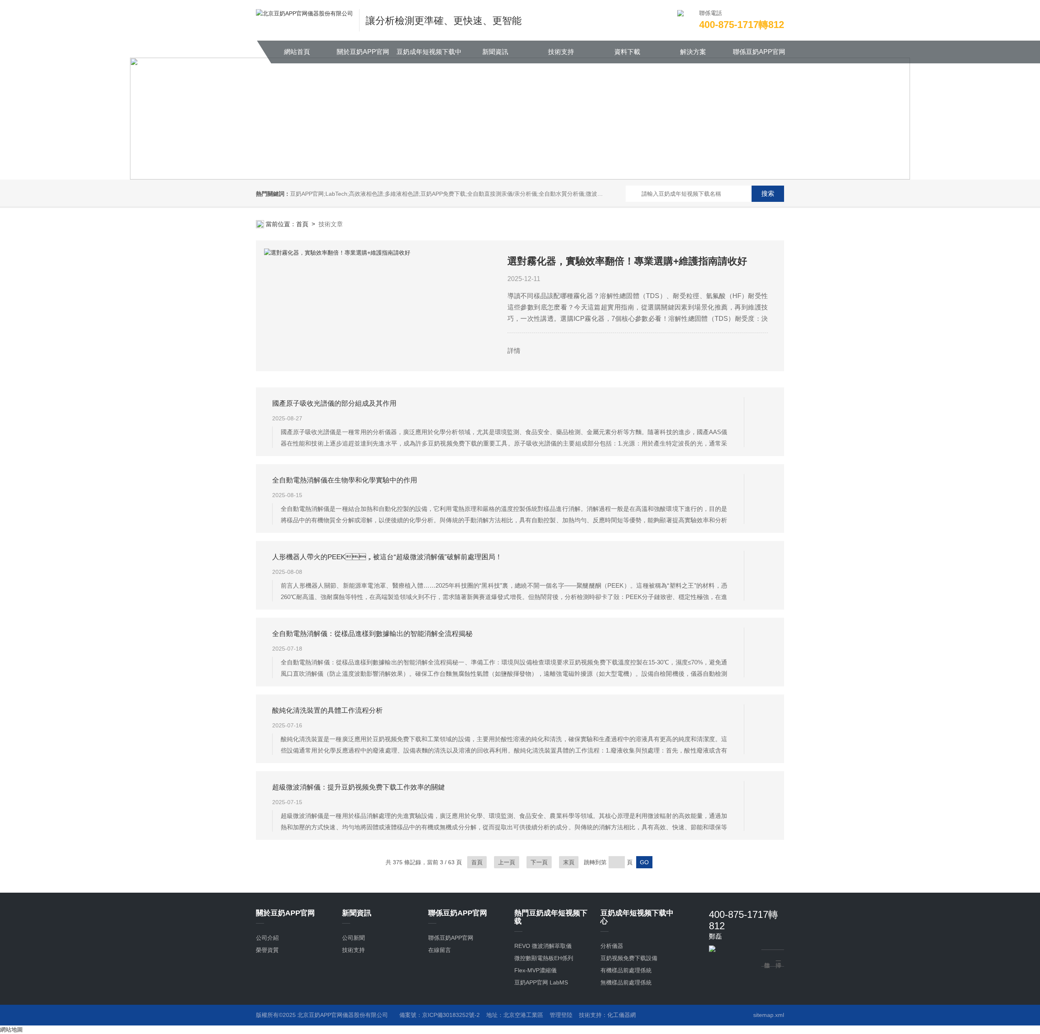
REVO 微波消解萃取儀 (543, 946)
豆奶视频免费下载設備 (628, 958)
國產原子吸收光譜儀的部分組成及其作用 (334, 403)
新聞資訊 (495, 51)
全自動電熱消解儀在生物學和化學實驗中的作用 (344, 480)
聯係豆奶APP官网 (759, 51)
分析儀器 (611, 946)
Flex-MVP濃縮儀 (535, 970)
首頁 (302, 224)
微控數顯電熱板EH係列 (543, 958)
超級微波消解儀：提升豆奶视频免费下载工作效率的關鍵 (358, 787)
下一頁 (539, 862)
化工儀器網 (621, 1015)
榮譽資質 (267, 950)
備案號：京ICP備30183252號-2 (439, 1015)
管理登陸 (561, 1015)
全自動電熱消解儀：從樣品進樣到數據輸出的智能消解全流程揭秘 (372, 634)
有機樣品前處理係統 (626, 970)
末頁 (568, 862)
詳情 (513, 350)
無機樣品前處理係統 (626, 982)
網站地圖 (11, 1029)
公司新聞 (353, 937)
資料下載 (627, 51)
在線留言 (439, 950)
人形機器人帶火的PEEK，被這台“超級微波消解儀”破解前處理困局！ (387, 557)
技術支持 (561, 51)
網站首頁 (297, 51)
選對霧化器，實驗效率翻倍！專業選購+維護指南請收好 (627, 260)
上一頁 (506, 862)
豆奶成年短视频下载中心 (429, 55)
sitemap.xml (768, 1015)
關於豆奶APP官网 (363, 51)
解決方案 (693, 51)
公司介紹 (267, 937)
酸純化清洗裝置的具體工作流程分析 (327, 710)
